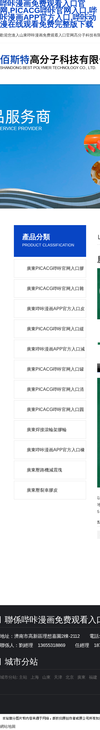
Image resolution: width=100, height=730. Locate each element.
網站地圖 (8, 726)
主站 (22, 677)
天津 (58, 677)
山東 (46, 677)
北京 (70, 677)
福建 (93, 677)
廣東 (81, 677)
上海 (35, 677)
